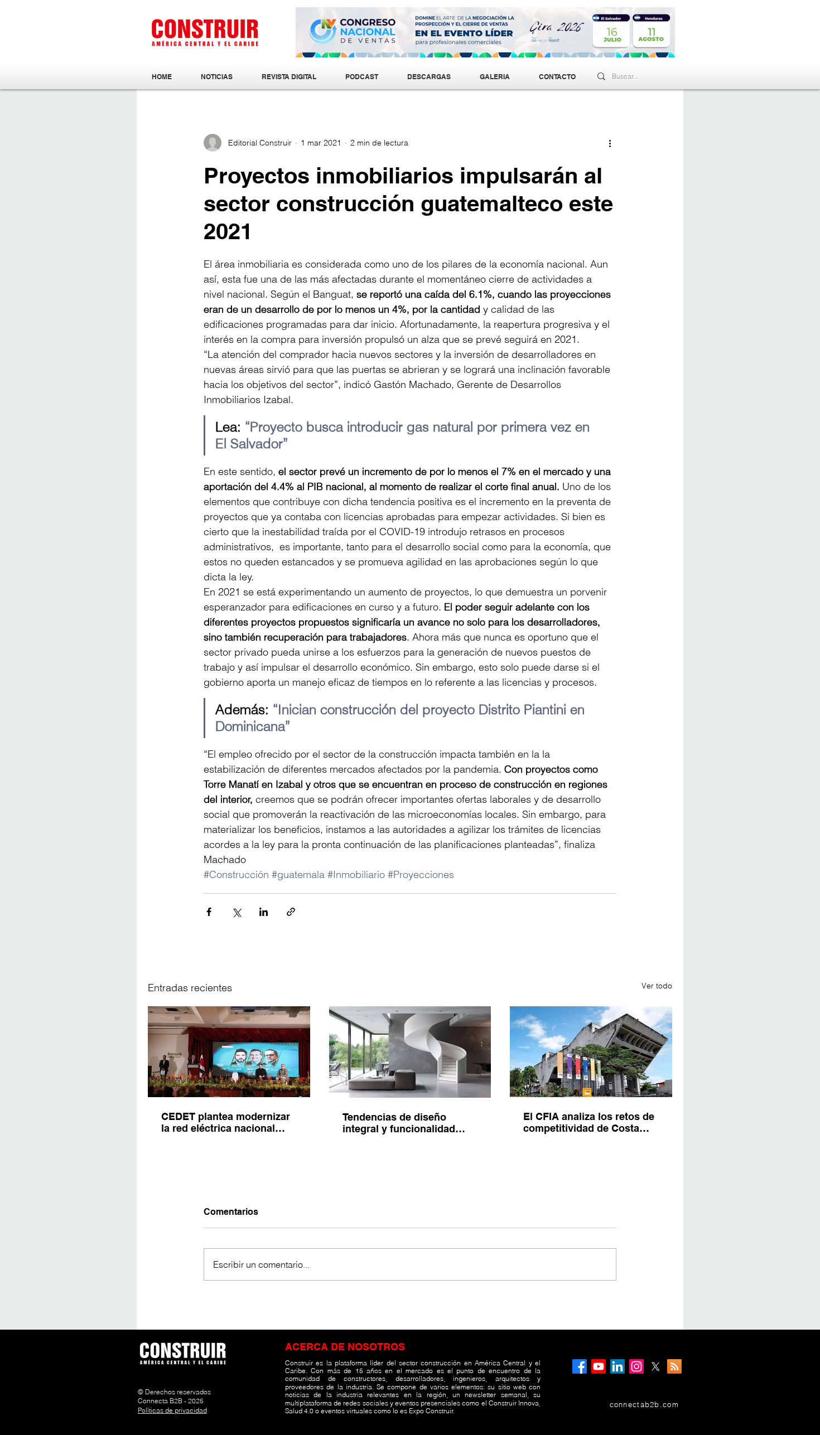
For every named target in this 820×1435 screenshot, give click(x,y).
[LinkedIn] (617, 1366)
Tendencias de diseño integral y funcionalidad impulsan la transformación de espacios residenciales (408, 1123)
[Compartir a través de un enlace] (291, 911)
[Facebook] (579, 1366)
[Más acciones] (609, 142)
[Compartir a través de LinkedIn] (263, 911)
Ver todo (656, 986)
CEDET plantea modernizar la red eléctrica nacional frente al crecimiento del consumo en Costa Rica (225, 1122)
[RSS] (674, 1366)
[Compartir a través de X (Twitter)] (236, 911)
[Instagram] (636, 1366)
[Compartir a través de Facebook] (209, 911)
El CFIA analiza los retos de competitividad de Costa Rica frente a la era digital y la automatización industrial (589, 1122)
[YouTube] (598, 1366)
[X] (655, 1366)
